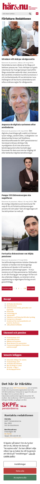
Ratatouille (10, 311)
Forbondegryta (12, 313)
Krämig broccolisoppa (14, 319)
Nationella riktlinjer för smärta (16, 360)
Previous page (7, 288)
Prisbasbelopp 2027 (13, 338)
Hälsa (20, 63)
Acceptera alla (20, 477)
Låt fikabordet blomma (14, 304)
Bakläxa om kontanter (14, 341)
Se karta (8, 434)
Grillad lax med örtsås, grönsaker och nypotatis (19, 309)
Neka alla (20, 471)
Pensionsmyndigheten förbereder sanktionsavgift (18, 346)
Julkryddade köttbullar (14, 325)
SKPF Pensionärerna (20, 388)
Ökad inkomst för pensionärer (17, 343)
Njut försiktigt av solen (14, 365)
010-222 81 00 (15, 436)
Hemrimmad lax (12, 306)
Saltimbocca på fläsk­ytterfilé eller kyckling (21, 317)
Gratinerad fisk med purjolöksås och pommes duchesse (19, 322)
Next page (31, 288)
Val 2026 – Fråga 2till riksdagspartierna (13, 368)
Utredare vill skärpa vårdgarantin (18, 59)
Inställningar (20, 464)
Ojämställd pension (13, 339)
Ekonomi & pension (9, 63)
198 (25, 288)
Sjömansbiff (10, 315)
